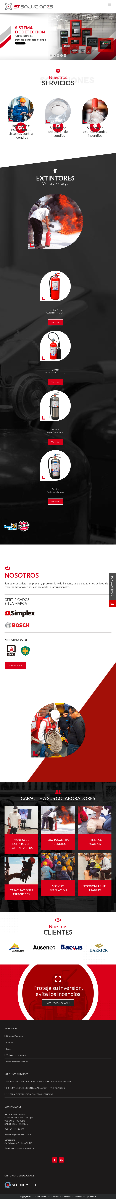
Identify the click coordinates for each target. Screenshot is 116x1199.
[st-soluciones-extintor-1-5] (55, 449)
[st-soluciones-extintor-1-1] (55, 270)
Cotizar (9, 1042)
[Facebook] (54, 1160)
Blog (8, 1049)
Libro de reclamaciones (17, 1061)
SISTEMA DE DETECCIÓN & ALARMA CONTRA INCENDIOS (35, 1088)
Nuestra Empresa (14, 1036)
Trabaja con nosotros (16, 1055)
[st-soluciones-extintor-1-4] (55, 390)
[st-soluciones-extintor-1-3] (55, 330)
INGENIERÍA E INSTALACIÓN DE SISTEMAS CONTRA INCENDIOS (38, 1081)
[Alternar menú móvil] (109, 4)
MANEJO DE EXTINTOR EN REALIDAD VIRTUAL (21, 844)
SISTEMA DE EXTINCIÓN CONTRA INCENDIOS (29, 1094)
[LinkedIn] (61, 1160)
